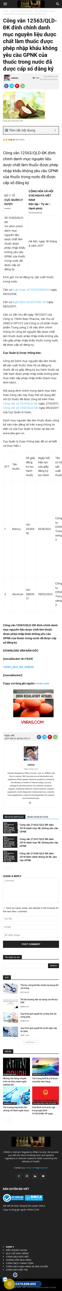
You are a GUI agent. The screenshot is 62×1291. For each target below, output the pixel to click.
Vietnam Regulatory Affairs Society (41, 1287)
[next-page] (10, 868)
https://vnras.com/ (31, 769)
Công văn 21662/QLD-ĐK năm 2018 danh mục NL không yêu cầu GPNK (39, 828)
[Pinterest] (17, 86)
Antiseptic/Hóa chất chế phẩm (44, 1103)
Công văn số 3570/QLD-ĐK (20, 403)
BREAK (8, 1051)
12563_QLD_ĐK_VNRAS (18, 667)
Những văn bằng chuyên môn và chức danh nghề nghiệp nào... (14, 1081)
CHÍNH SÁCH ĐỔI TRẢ (17, 1269)
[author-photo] (31, 760)
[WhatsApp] (22, 86)
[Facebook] (6, 86)
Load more (30, 1042)
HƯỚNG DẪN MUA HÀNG (18, 1259)
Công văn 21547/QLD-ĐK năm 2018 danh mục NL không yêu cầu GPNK (39, 842)
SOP (7, 977)
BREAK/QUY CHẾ (10, 1074)
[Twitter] (11, 86)
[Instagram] (27, 1176)
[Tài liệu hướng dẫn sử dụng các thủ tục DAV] (10, 1003)
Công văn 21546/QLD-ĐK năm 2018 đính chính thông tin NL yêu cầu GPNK (38, 857)
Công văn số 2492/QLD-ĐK (21, 407)
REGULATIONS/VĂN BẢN (21, 11)
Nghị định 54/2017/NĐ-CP (29, 302)
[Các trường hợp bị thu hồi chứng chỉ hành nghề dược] (16, 1095)
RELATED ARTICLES (14, 817)
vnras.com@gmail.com (37, 1167)
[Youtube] (43, 1176)
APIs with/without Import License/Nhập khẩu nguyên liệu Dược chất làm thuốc (29, 12)
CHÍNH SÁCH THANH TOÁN (19, 1263)
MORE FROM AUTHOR (37, 817)
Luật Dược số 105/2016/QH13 (31, 289)
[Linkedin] (35, 1176)
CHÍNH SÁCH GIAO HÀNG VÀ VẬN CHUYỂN (27, 1266)
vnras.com (42, 683)
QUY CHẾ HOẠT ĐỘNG (17, 1253)
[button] (5, 4)
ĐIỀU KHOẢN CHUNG (16, 1250)
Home (5, 11)
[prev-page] (5, 868)
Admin (14, 78)
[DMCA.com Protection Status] (33, 1199)
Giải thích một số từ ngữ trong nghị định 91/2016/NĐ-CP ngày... (43, 1110)
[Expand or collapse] (55, 130)
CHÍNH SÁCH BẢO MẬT (17, 1256)
